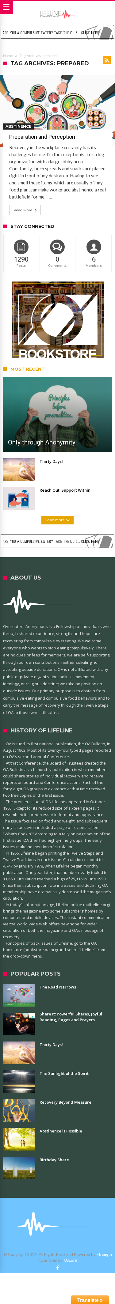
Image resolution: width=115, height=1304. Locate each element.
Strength (104, 1254)
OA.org (70, 1260)
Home (8, 56)
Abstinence (18, 126)
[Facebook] (58, 1268)
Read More (22, 210)
